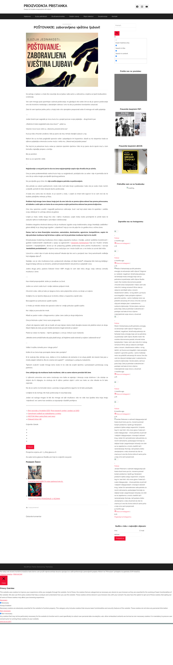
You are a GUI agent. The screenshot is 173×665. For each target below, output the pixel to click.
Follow (116, 238)
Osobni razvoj (74, 16)
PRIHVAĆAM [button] (17, 574)
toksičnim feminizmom (80, 243)
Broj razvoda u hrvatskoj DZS (39, 411)
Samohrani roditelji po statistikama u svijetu (44, 413)
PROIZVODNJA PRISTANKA (45, 5)
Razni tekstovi (88, 16)
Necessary (5, 603)
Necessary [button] (3, 600)
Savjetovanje (102, 16)
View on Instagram (122, 243)
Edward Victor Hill (34, 419)
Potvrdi (30, 447)
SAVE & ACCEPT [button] (5, 621)
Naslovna (27, 16)
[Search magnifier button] (116, 33)
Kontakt (114, 16)
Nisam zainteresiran (28, 664)
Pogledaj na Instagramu (122, 517)
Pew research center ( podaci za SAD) (65, 411)
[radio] (68, 429)
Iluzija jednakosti (41, 16)
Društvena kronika (58, 16)
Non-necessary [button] (5, 611)
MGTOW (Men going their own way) (41, 416)
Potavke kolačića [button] (6, 574)
